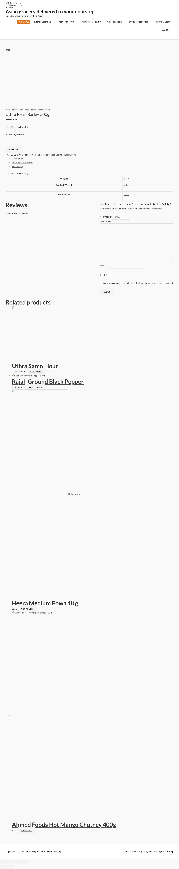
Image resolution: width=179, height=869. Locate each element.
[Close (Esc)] (3, 862)
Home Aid (164, 30)
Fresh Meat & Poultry (91, 21)
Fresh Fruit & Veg (66, 21)
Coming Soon (27, 608)
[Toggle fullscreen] (18, 862)
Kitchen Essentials (42, 21)
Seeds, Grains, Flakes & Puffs (36, 109)
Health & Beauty (163, 21)
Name (103, 265)
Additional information (22, 162)
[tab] (92, 159)
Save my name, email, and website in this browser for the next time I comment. (138, 283)
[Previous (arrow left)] (3, 867)
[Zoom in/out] (25, 862)
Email (103, 275)
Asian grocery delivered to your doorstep (50, 11)
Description (17, 158)
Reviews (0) (17, 166)
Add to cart (14, 149)
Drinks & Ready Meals (139, 21)
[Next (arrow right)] (10, 867)
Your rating (106, 216)
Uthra (126, 194)
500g (126, 185)
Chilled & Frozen (115, 21)
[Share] (10, 862)
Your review (106, 221)
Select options (35, 371)
